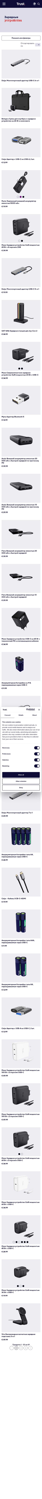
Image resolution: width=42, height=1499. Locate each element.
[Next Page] (30, 1348)
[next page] (30, 1348)
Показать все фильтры (21, 38)
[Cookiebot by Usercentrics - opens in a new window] (26, 709)
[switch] (37, 753)
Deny (21, 787)
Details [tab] (21, 715)
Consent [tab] (7, 715)
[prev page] (11, 1348)
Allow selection (21, 781)
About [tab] (34, 715)
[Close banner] (39, 709)
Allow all (21, 775)
